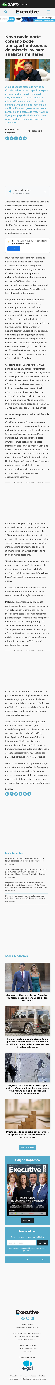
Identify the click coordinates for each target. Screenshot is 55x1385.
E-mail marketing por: (27, 1357)
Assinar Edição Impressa (27, 1339)
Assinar (27, 1220)
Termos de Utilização (27, 1345)
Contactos (27, 1351)
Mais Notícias (27, 1147)
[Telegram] (29, 794)
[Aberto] (48, 12)
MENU (24, 4)
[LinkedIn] (16, 138)
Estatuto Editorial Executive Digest (27, 1333)
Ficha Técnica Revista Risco (27, 1327)
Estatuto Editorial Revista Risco (27, 1336)
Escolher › (14, 249)
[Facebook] (7, 138)
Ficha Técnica (27, 1324)
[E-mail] (25, 138)
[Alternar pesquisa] (5, 11)
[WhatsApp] (20, 138)
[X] (12, 138)
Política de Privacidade (27, 1348)
